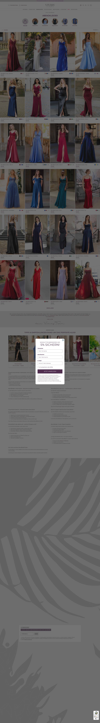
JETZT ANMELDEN (50, 371)
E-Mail (39, 360)
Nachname (41, 354)
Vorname (40, 348)
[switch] (96, 718)
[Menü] (98, 711)
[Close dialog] (63, 340)
